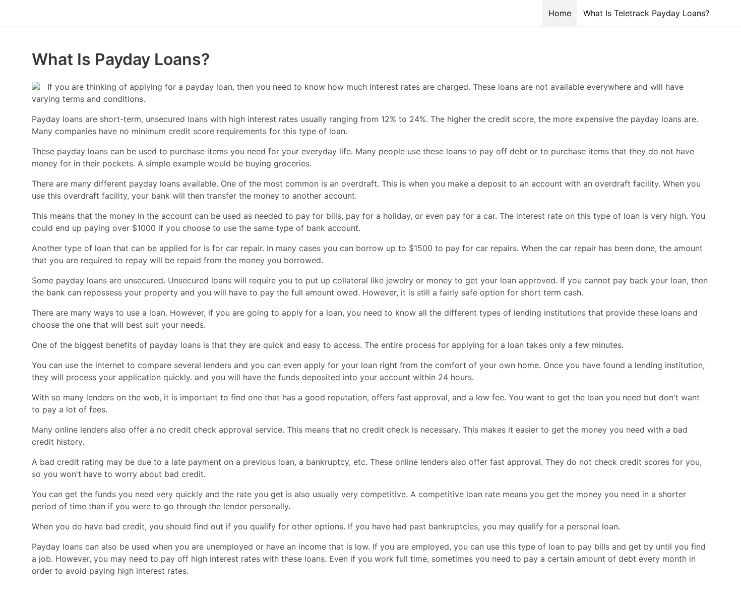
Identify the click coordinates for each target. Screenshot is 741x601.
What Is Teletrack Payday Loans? (646, 13)
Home (559, 13)
